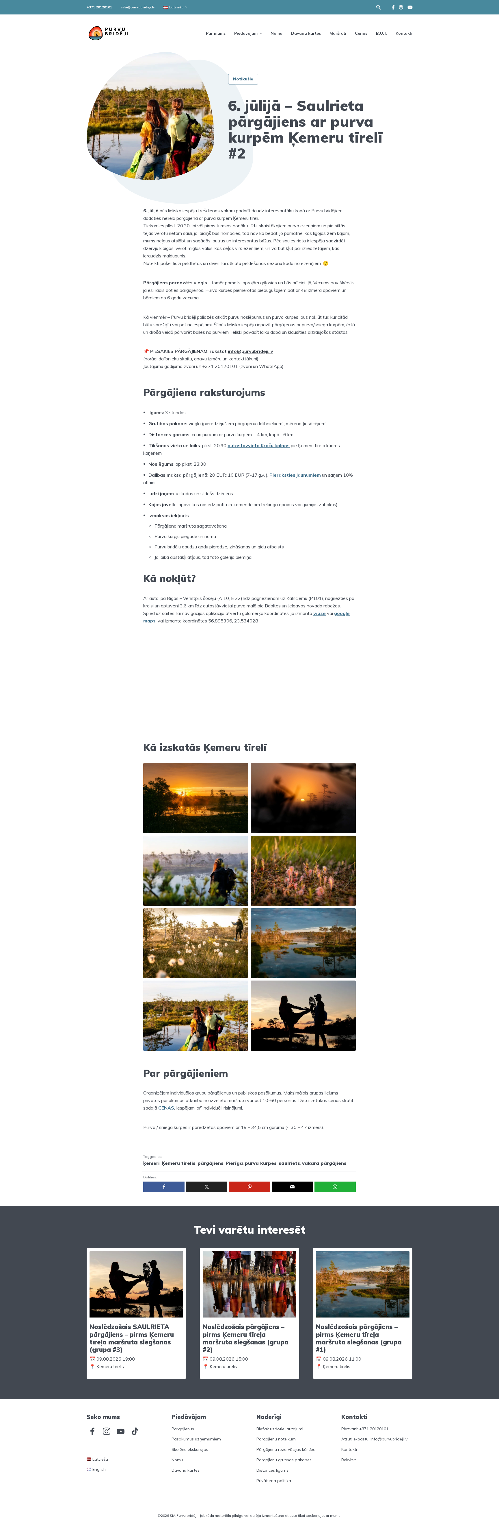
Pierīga (234, 1163)
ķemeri (151, 1163)
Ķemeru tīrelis (178, 1163)
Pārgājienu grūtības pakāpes (284, 1459)
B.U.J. (381, 33)
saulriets (289, 1163)
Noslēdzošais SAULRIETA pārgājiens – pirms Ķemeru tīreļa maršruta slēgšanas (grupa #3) (132, 1338)
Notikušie (243, 79)
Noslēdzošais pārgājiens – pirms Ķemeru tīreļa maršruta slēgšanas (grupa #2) (245, 1338)
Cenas (361, 33)
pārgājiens (211, 1163)
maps (149, 621)
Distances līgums (272, 1470)
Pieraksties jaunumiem (295, 475)
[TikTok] (135, 1431)
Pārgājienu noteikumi (276, 1439)
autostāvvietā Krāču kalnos (259, 445)
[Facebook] (92, 1431)
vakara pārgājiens (324, 1163)
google (342, 613)
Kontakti (404, 33)
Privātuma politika (273, 1480)
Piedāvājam (246, 33)
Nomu (177, 1459)
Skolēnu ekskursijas (190, 1449)
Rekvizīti (349, 1459)
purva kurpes (261, 1163)
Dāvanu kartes (306, 33)
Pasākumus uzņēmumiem (196, 1439)
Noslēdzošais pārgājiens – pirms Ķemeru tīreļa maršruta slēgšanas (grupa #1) (359, 1338)
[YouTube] (120, 1431)
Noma (276, 33)
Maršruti (337, 33)
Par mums (216, 33)
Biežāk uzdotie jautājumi (279, 1428)
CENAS (166, 1108)
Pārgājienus (183, 1428)
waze (319, 613)
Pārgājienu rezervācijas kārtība (286, 1449)
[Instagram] (106, 1431)
